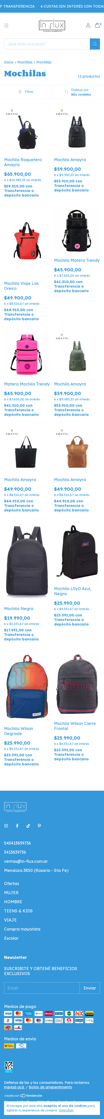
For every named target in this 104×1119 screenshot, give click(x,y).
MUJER (11, 892)
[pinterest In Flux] (39, 825)
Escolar (11, 938)
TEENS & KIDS (18, 910)
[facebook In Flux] (17, 825)
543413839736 (17, 843)
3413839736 (15, 852)
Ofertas (11, 883)
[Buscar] (95, 44)
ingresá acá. (14, 1087)
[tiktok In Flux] (28, 825)
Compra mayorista (22, 929)
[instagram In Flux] (6, 825)
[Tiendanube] (23, 1096)
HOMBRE (13, 901)
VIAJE (10, 919)
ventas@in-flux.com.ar (26, 861)
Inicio (9, 62)
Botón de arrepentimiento (50, 1087)
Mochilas (25, 62)
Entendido (66, 1110)
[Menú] (6, 25)
